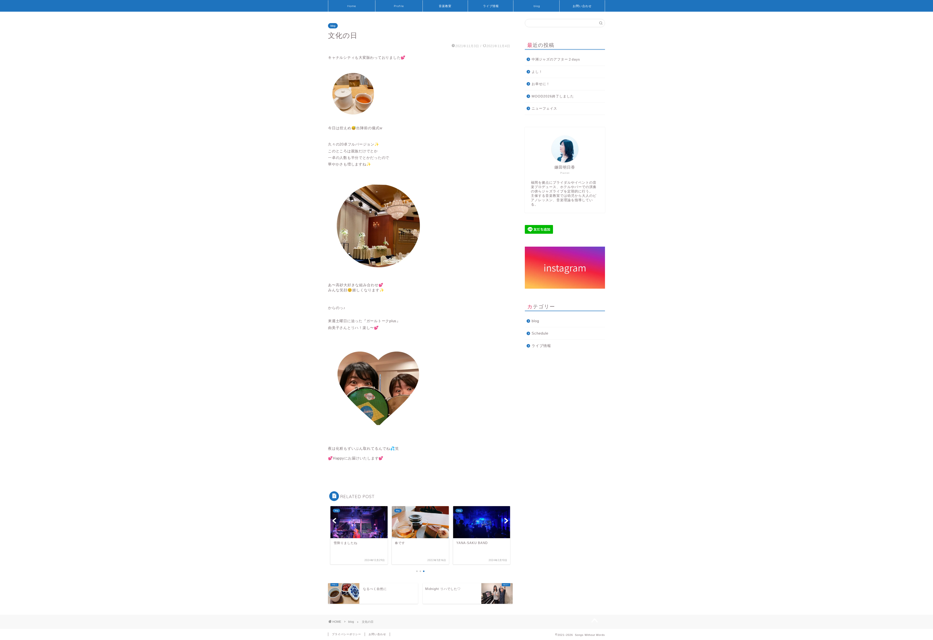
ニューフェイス (544, 108)
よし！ (537, 72)
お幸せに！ (541, 84)
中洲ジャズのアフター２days (556, 59)
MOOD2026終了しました (553, 96)
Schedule (540, 333)
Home (351, 6)
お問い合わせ (582, 6)
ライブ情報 (491, 6)
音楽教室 (445, 6)
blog (537, 6)
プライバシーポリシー (346, 634)
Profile (399, 6)
